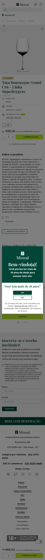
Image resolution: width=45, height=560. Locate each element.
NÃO (22, 298)
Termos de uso (21, 306)
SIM (22, 293)
